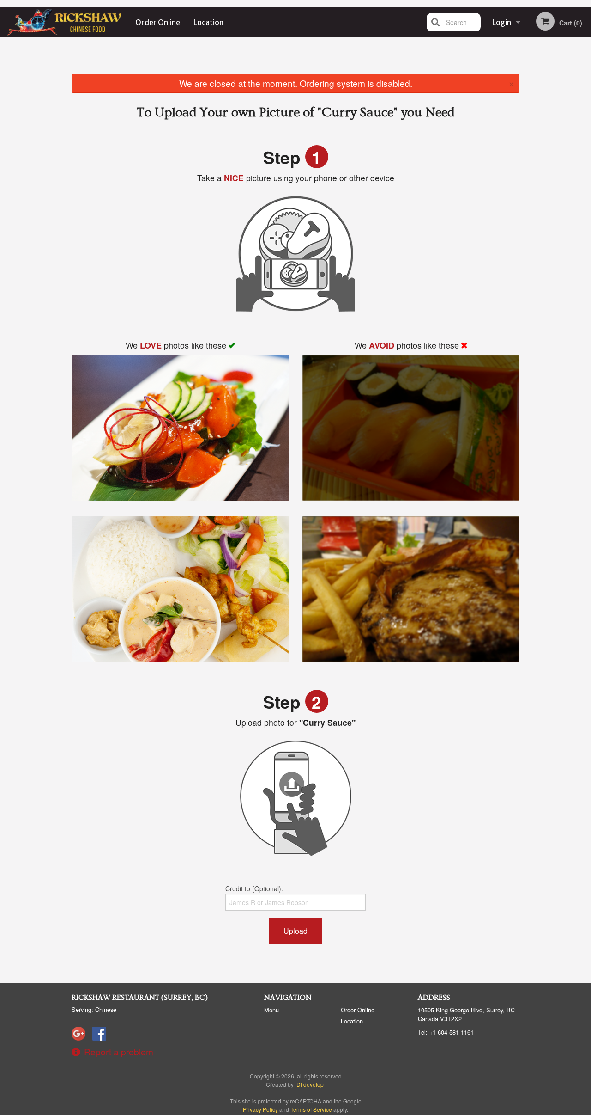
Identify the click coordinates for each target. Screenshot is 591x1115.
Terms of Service (311, 1109)
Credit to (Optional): (254, 888)
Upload (295, 930)
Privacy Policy (260, 1109)
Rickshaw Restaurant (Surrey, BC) (140, 997)
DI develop (310, 1084)
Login (501, 22)
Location (208, 22)
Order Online (157, 22)
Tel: (446, 1032)
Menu (271, 1009)
